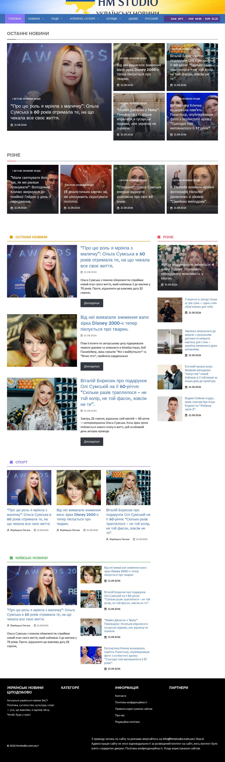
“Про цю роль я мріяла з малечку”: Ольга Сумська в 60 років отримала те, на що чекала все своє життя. (54, 112)
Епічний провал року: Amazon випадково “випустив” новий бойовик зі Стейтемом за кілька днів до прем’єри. (201, 374)
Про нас (120, 715)
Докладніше (92, 303)
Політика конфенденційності (144, 748)
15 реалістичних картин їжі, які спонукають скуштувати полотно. (86, 196)
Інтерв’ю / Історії (82, 18)
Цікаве (133, 18)
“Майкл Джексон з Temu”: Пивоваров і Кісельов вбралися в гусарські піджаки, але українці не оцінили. (138, 119)
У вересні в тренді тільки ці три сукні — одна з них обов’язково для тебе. (201, 303)
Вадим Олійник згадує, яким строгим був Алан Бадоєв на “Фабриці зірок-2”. (200, 403)
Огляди (111, 18)
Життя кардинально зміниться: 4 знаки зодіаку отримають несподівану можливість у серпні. (187, 271)
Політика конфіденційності (131, 702)
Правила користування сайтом (133, 708)
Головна (15, 18)
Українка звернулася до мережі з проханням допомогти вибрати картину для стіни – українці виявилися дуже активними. (201, 340)
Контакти (120, 695)
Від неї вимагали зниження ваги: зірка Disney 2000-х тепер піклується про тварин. (139, 72)
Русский (151, 18)
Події (55, 18)
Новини (34, 18)
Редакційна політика (127, 721)
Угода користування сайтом (182, 748)
